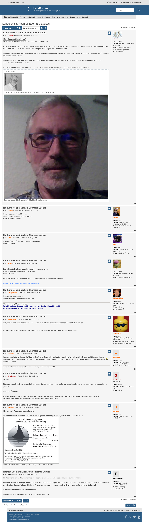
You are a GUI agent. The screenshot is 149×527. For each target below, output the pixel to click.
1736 (120, 220)
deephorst (116, 411)
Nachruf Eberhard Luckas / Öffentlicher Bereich (26, 472)
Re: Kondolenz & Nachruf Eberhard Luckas (24, 208)
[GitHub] (130, 517)
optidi (114, 244)
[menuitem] (22, 2)
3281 (120, 336)
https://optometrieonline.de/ (14, 39)
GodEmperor (117, 333)
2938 (120, 42)
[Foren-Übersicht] (17, 9)
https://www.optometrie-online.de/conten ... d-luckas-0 (25, 42)
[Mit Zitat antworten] (109, 33)
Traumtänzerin (118, 478)
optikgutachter (118, 298)
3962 (120, 481)
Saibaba (115, 217)
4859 (120, 301)
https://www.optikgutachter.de (15, 304)
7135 (120, 272)
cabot (21, 518)
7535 (120, 360)
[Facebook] (125, 517)
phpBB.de (27, 516)
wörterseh (116, 357)
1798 (120, 384)
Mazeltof (16, 518)
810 (120, 414)
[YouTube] (139, 517)
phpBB (17, 514)
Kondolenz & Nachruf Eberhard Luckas (26, 23)
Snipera (115, 39)
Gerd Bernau (117, 380)
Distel (115, 269)
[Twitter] (134, 517)
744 (120, 247)
